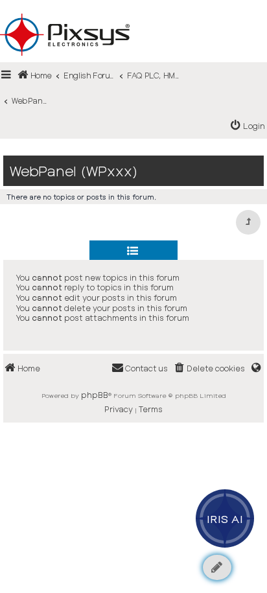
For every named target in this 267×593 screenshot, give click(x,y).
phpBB (94, 394)
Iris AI (225, 518)
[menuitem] (248, 126)
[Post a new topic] (217, 567)
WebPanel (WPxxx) (73, 171)
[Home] (133, 13)
